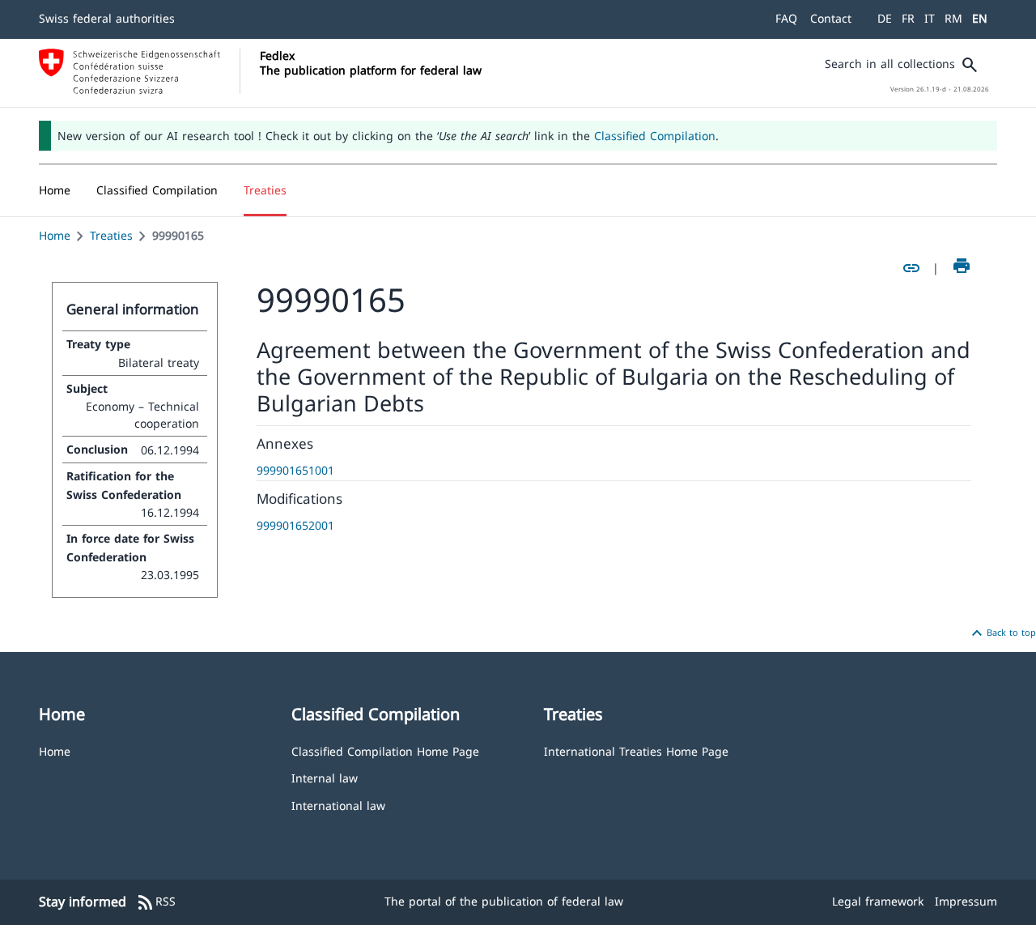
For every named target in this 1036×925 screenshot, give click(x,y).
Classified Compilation (654, 135)
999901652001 (295, 525)
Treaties (111, 235)
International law (338, 805)
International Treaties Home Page (636, 750)
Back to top (1001, 633)
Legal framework (877, 901)
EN (979, 18)
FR (908, 18)
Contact (830, 18)
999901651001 (295, 470)
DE (884, 18)
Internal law (324, 777)
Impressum (966, 901)
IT (929, 18)
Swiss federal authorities (107, 18)
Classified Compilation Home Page (385, 750)
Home (54, 235)
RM (953, 18)
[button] (157, 190)
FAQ (786, 18)
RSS (156, 902)
